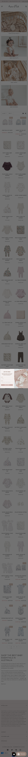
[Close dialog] (27, 369)
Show (14, 754)
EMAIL (2, 380)
